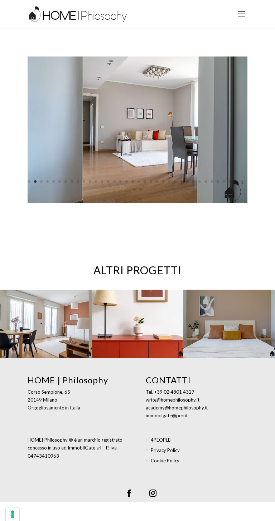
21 (151, 181)
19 (139, 181)
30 (205, 181)
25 (175, 181)
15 (114, 181)
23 (163, 181)
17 (126, 181)
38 (140, 189)
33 (224, 181)
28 (193, 181)
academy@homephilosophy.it (177, 408)
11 (90, 181)
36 (242, 181)
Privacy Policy (165, 450)
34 (230, 181)
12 (96, 181)
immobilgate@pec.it (167, 415)
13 (102, 181)
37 (134, 189)
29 (199, 181)
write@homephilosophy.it (172, 400)
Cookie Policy (165, 460)
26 (181, 181)
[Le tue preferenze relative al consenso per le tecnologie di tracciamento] (12, 514)
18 (132, 181)
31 (212, 181)
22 (157, 181)
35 (236, 181)
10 (84, 181)
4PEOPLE (160, 440)
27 (187, 181)
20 (145, 181)
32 (218, 181)
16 (120, 181)
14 (108, 181)
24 (169, 181)
